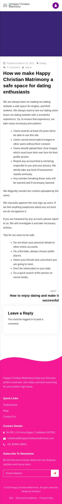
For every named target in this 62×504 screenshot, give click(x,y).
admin (28, 67)
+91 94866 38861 (17, 444)
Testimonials (10, 405)
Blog (5, 410)
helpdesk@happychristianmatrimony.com (30, 438)
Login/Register (55, 5)
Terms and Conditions (26, 498)
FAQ (11, 498)
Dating (42, 63)
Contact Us (9, 416)
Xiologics (36, 491)
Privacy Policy (46, 498)
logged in (28, 319)
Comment (13, 67)
